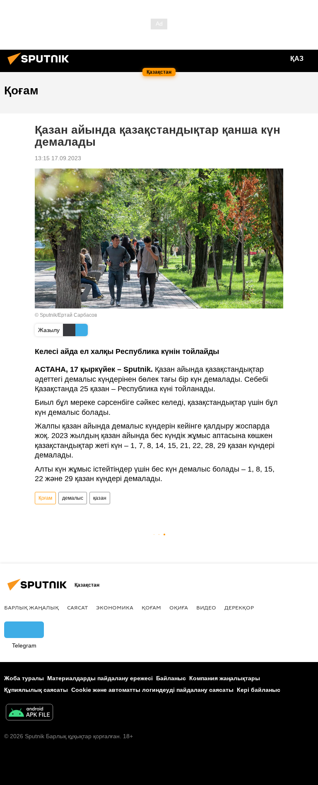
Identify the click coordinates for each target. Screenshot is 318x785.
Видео (206, 607)
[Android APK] (29, 713)
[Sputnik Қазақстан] (40, 66)
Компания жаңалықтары (224, 678)
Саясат (77, 607)
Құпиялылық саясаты (36, 689)
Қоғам (45, 498)
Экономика (114, 607)
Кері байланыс (258, 689)
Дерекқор (239, 607)
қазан (99, 498)
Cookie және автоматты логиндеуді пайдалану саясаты (152, 689)
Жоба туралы (24, 678)
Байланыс (171, 678)
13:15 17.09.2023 (58, 158)
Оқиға (178, 607)
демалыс (72, 498)
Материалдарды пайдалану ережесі (100, 678)
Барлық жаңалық (31, 607)
